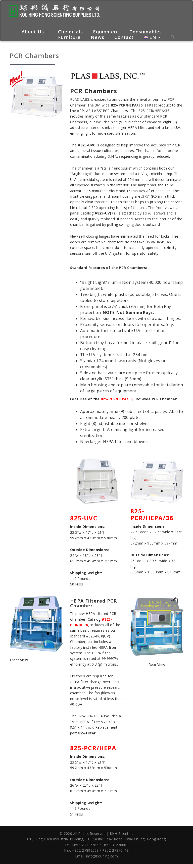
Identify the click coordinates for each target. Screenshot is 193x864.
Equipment (106, 32)
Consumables (145, 32)
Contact (124, 37)
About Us (33, 31)
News (97, 37)
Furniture (69, 37)
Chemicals (70, 32)
